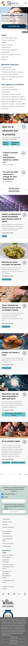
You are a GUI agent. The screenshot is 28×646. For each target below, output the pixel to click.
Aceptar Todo (14, 637)
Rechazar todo (14, 640)
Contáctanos (6, 519)
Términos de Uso (7, 536)
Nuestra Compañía (8, 527)
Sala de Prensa (7, 522)
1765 (19, 474)
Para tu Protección (7, 543)
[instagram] (3, 594)
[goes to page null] (23, 127)
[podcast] (25, 594)
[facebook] (14, 594)
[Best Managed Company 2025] (14, 604)
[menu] (25, 3)
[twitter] (19, 594)
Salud (6, 497)
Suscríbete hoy (14, 26)
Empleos (5, 524)
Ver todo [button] (4, 59)
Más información (14, 643)
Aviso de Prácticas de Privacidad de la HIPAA (8, 567)
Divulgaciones (6, 546)
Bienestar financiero (9, 494)
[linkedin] (9, 594)
